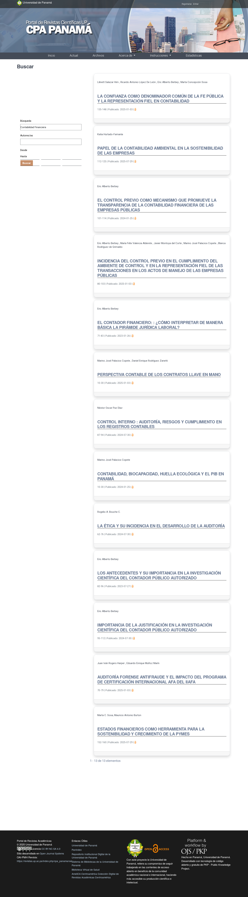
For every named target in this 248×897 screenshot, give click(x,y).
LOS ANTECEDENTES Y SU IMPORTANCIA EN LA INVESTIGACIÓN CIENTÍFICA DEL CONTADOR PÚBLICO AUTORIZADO (159, 575)
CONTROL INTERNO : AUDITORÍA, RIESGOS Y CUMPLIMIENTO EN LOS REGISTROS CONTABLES (159, 424)
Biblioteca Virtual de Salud (86, 869)
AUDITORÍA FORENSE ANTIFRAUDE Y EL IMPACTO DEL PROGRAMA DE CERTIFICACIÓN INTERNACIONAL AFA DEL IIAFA (161, 679)
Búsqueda (25, 120)
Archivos (98, 55)
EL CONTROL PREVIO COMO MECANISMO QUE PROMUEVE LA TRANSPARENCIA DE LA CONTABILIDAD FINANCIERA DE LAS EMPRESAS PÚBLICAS (156, 205)
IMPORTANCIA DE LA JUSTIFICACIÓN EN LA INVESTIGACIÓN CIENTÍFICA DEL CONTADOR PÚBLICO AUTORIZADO (154, 627)
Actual (74, 55)
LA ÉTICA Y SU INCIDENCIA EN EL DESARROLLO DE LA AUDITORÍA (161, 525)
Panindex (77, 849)
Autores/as (26, 135)
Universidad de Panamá (84, 845)
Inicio (51, 55)
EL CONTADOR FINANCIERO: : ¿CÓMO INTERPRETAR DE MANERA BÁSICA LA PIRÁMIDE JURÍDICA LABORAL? (160, 325)
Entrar (196, 4)
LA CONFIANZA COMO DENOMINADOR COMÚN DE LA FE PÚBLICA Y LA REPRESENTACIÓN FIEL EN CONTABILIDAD (160, 99)
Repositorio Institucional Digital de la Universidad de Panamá (91, 855)
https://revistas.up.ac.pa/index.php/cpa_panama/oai (44, 861)
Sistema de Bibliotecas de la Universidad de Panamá (95, 863)
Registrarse (186, 4)
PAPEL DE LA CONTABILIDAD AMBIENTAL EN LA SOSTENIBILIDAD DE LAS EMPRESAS (160, 151)
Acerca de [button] (126, 55)
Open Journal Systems (52, 853)
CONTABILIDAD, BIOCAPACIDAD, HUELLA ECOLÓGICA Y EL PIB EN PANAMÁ (160, 476)
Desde (23, 150)
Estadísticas (194, 55)
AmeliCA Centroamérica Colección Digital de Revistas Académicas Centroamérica (95, 875)
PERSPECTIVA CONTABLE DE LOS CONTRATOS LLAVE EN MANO (159, 374)
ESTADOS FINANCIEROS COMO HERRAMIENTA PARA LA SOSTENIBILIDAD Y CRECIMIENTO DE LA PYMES (150, 731)
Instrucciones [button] (159, 55)
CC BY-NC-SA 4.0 (51, 848)
